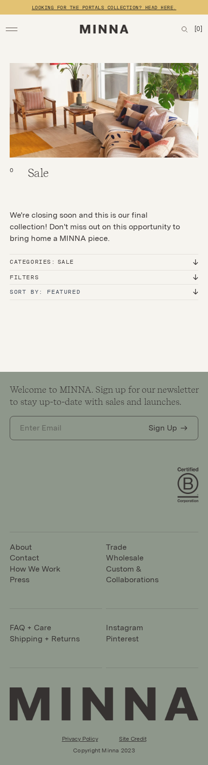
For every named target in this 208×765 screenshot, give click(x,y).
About (21, 547)
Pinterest (122, 638)
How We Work (35, 569)
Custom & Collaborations (132, 574)
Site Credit (132, 739)
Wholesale (125, 557)
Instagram (124, 627)
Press (20, 579)
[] (198, 28)
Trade (116, 547)
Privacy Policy (80, 739)
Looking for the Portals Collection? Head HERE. (104, 7)
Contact (24, 557)
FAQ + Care (30, 627)
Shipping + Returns (45, 638)
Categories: (42, 261)
